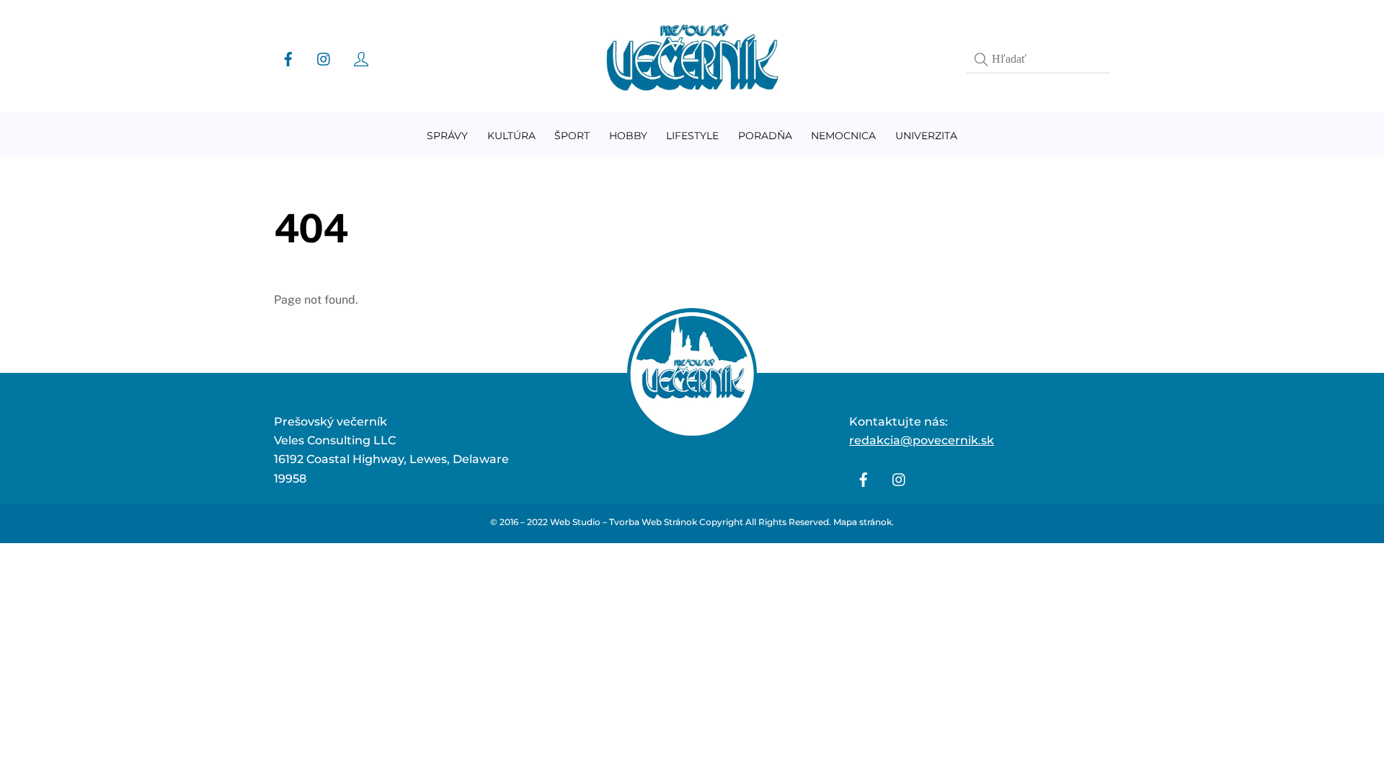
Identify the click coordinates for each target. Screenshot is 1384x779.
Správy (447, 135)
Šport (572, 135)
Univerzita (926, 135)
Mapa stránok (862, 521)
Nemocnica (843, 135)
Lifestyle (692, 135)
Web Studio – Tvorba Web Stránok (623, 521)
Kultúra (511, 135)
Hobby (628, 135)
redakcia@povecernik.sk (921, 440)
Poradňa (765, 135)
